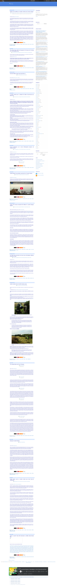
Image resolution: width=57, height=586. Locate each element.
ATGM (30, 67)
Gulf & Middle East (19, 167)
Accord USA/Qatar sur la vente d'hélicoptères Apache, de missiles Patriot (22, 147)
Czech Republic (21, 44)
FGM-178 (29, 44)
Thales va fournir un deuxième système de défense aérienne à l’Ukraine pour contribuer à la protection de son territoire (41, 47)
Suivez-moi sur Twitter (40, 173)
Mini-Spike (27, 473)
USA (19, 67)
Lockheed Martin (14, 177)
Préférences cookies (28, 562)
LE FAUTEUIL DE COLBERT (39, 159)
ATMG (25, 435)
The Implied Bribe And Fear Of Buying (17, 364)
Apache (13, 141)
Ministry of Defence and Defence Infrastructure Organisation (21, 289)
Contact (37, 16)
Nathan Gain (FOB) (16, 16)
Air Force (37, 98)
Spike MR (32, 435)
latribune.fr (14, 99)
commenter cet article (12, 45)
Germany (37, 137)
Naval (36, 124)
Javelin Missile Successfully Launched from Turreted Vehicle (21, 173)
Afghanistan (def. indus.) (38, 115)
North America (19, 198)
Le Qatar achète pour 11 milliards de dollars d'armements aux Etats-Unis (22, 95)
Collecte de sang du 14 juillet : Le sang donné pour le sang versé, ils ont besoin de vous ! (42, 56)
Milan (28, 435)
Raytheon (27, 249)
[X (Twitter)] (32, 0)
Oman (33, 249)
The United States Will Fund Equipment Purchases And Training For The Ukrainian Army (22, 51)
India (17, 435)
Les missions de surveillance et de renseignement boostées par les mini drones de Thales (41, 76)
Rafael (25, 473)
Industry (11, 199)
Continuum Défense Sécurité (39, 133)
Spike (27, 556)
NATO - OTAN (37, 111)
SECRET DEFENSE (38, 167)
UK (36, 114)
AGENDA (37, 136)
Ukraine (18, 67)
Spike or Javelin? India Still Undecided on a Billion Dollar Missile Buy (22, 536)
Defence (26, 44)
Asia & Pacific (18, 556)
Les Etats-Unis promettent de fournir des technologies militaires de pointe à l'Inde (22, 256)
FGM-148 (24, 88)
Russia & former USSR (38, 106)
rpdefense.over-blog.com (11, 560)
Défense (24, 44)
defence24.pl (15, 56)
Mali (36, 123)
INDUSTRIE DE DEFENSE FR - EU (40, 163)
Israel (23, 473)
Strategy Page (15, 368)
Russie (27, 67)
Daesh (36, 128)
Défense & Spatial (38, 127)
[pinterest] (33, 0)
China (36, 141)
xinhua (13, 259)
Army (23, 67)
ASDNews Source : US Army (16, 77)
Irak (36, 146)
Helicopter (11, 141)
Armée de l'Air (37, 107)
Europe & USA (18, 88)
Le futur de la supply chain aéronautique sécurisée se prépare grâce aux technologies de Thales (41, 71)
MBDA (26, 435)
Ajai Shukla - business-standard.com (17, 484)
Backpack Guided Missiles (15, 440)
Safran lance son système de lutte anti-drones (41, 36)
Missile (33, 44)
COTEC (12, 199)
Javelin (31, 44)
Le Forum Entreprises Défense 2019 (40, 61)
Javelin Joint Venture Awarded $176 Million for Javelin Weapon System (22, 205)
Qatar (22, 167)
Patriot (33, 167)
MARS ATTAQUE (38, 162)
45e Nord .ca (37, 168)
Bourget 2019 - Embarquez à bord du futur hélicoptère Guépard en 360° (40, 66)
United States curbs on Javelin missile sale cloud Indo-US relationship (22, 480)
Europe (18, 44)
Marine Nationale (38, 102)
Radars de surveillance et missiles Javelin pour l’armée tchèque (21, 11)
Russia (25, 67)
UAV (36, 140)
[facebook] (31, 0)
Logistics (37, 145)
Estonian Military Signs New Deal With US (17, 73)
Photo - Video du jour (38, 120)
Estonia (22, 88)
